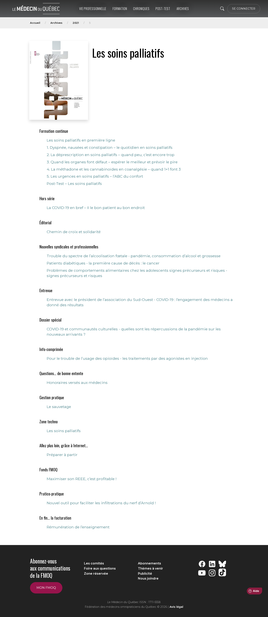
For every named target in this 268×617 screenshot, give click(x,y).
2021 (76, 22)
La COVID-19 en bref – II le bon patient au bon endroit (96, 207)
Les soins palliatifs (64, 430)
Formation (120, 8)
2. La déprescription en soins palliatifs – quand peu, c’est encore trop (110, 154)
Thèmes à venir (150, 568)
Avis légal (176, 607)
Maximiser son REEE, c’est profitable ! (82, 478)
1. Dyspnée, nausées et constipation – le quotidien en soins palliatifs (109, 147)
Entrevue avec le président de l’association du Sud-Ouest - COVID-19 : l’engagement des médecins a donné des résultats (140, 302)
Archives (56, 22)
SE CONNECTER (243, 8)
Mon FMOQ (46, 588)
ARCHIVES (183, 8)
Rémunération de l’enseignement (78, 527)
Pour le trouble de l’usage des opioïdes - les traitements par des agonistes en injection (127, 358)
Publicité (145, 573)
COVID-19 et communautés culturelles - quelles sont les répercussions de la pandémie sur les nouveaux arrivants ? (134, 332)
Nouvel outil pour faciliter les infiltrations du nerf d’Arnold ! (101, 503)
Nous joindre (148, 578)
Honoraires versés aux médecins (77, 382)
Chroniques (141, 8)
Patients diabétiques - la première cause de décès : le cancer (103, 263)
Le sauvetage (59, 406)
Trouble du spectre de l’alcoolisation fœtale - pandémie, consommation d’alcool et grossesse (134, 256)
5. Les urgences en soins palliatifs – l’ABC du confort (95, 176)
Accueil (35, 22)
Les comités (94, 563)
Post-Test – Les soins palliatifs (74, 183)
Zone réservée (96, 573)
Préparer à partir (62, 454)
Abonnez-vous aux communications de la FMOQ (50, 568)
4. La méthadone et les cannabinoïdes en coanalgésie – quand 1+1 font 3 (114, 169)
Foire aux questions (100, 568)
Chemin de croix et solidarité (74, 231)
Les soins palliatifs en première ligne (81, 140)
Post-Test (163, 8)
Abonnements (149, 563)
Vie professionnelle (92, 8)
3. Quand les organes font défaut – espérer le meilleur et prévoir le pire (112, 162)
